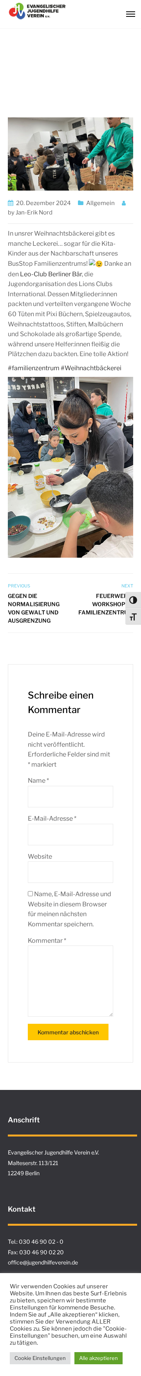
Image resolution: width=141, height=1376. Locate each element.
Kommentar (47, 940)
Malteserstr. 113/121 (33, 1163)
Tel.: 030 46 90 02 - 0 (35, 1241)
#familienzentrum (34, 368)
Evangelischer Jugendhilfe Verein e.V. (53, 1152)
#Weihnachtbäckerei (91, 368)
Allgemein (100, 203)
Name (38, 780)
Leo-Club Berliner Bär (51, 274)
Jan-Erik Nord (34, 212)
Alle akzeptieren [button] (98, 1358)
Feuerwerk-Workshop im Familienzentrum (105, 604)
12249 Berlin (24, 1173)
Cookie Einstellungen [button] (40, 1358)
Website (40, 856)
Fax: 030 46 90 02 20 (36, 1252)
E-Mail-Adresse (52, 818)
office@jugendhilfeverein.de (43, 1262)
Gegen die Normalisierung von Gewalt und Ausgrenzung (34, 608)
